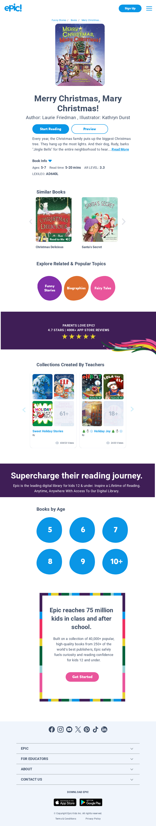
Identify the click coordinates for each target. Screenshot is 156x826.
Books (74, 20)
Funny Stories (59, 20)
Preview (89, 129)
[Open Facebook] (52, 729)
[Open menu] (149, 8)
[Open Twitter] (78, 729)
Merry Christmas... (91, 20)
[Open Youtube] (69, 729)
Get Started (82, 676)
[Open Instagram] (60, 729)
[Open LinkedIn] (104, 729)
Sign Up (130, 8)
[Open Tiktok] (95, 729)
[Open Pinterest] (87, 729)
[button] (53, 410)
